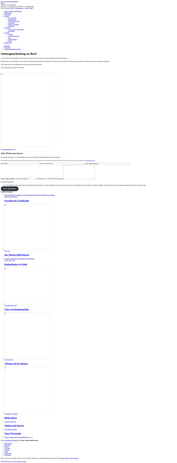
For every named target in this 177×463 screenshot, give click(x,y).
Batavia (6, 16)
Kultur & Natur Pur (13, 21)
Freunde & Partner (13, 24)
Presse (10, 41)
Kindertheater (12, 19)
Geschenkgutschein (13, 36)
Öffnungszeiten (12, 39)
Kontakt (6, 33)
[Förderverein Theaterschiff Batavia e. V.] (18, 437)
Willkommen (8, 13)
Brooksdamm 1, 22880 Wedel (24, 8)
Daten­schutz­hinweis (90, 160)
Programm (7, 14)
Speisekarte (11, 31)
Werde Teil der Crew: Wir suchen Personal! (13, 461)
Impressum (7, 455)
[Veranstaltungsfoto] (28, 146)
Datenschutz (8, 453)
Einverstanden (74, 458)
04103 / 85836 (10, 8)
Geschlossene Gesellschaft (16, 29)
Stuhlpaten (11, 26)
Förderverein (8, 43)
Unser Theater (12, 18)
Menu (2, 3)
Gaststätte (7, 28)
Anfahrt (10, 34)
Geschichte (11, 23)
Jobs (9, 38)
